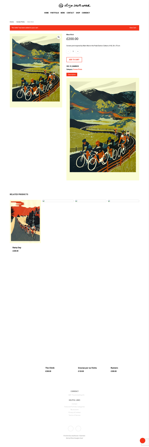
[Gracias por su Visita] (90, 281)
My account (75, 409)
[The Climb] (58, 281)
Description (72, 74)
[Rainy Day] (25, 221)
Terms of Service (74, 415)
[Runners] (123, 281)
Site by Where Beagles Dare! (74, 438)
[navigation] (74, 395)
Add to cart (74, 60)
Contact (74, 404)
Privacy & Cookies (75, 412)
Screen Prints (20, 22)
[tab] (71, 74)
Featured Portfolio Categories (74, 407)
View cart (132, 28)
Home (12, 22)
